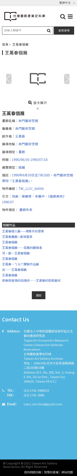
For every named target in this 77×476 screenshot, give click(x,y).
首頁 (5, 44)
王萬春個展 (9, 242)
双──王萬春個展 (14, 269)
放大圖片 (39, 102)
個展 (21, 167)
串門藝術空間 (28, 120)
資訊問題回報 (32, 472)
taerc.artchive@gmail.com (43, 404)
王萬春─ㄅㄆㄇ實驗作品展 (20, 264)
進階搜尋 (64, 30)
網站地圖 (67, 472)
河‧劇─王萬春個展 (16, 253)
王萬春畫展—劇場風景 (17, 236)
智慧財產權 (51, 472)
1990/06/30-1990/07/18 (30, 159)
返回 (38, 295)
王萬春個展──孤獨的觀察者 (22, 247)
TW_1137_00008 (31, 188)
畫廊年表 (25, 209)
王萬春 (20, 136)
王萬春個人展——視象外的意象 (23, 231)
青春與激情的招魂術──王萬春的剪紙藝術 (31, 280)
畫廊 (21, 152)
